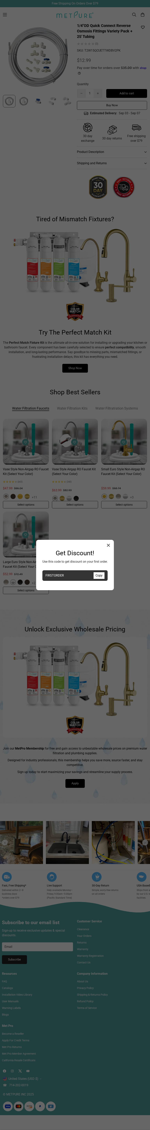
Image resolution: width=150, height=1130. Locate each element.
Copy (99, 575)
